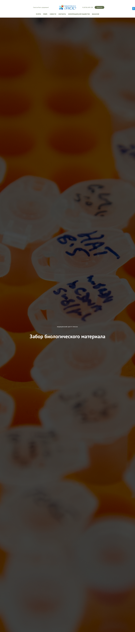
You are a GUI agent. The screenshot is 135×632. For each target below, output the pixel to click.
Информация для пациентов (79, 14)
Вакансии (95, 14)
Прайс (45, 14)
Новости (53, 14)
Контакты (62, 14)
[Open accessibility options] (133, 8)
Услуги (38, 14)
